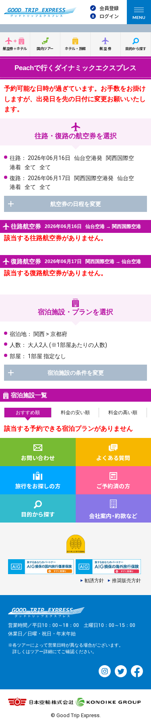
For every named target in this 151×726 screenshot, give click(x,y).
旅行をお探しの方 (37, 486)
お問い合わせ (38, 458)
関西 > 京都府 (50, 334)
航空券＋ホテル (15, 48)
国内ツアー (45, 48)
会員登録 (109, 7)
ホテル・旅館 (75, 48)
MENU (138, 17)
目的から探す (135, 48)
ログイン (109, 15)
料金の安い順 (75, 412)
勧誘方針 (94, 580)
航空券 (105, 48)
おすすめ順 (28, 412)
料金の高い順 (122, 412)
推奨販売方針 (126, 580)
